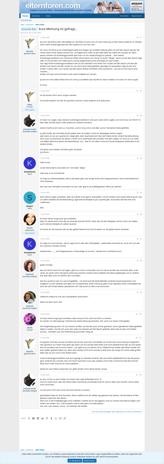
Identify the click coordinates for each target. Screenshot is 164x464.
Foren (25, 15)
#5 (141, 192)
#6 (141, 214)
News (48, 15)
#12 (140, 375)
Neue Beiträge (26, 20)
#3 (141, 115)
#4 (141, 158)
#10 (140, 314)
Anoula (25, 33)
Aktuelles (36, 15)
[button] (42, 15)
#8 (141, 261)
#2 (141, 91)
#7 (141, 239)
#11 (140, 338)
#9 (141, 292)
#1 (141, 37)
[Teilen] (137, 37)
